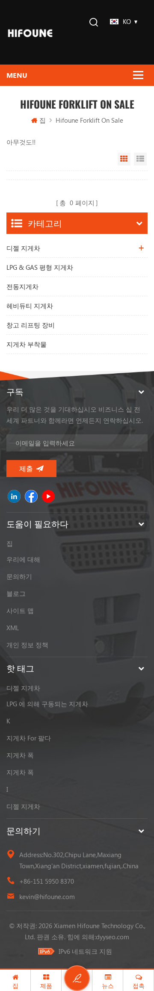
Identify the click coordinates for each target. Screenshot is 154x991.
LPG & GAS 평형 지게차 (39, 267)
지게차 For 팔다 (28, 738)
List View (140, 159)
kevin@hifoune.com (47, 896)
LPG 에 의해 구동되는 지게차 (47, 703)
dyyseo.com (112, 936)
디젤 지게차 (23, 248)
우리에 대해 (23, 559)
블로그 (16, 593)
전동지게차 (22, 286)
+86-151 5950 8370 (46, 881)
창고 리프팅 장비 (30, 325)
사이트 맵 (20, 610)
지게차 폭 (20, 755)
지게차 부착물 (26, 344)
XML (12, 627)
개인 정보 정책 (27, 644)
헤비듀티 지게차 (29, 305)
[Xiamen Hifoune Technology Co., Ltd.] (30, 32)
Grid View (124, 159)
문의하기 (19, 576)
